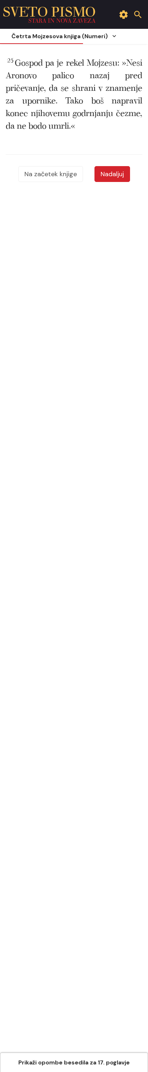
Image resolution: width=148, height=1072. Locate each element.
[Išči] (138, 14)
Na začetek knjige (50, 174)
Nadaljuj (112, 174)
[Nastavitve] (123, 14)
